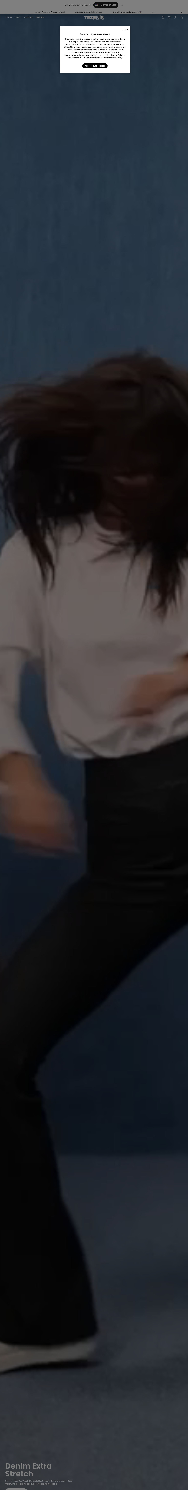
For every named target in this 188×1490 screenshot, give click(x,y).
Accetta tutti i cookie (95, 66)
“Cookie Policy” (117, 55)
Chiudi (125, 29)
